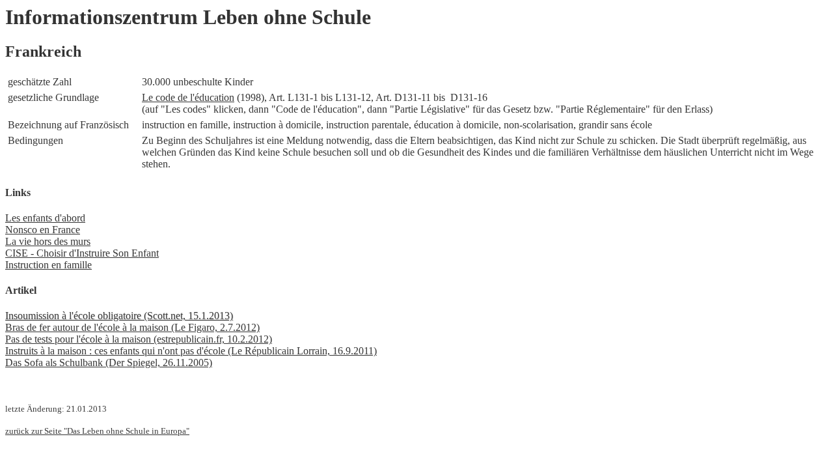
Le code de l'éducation (188, 97)
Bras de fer (27, 327)
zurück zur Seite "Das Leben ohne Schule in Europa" (97, 431)
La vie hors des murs (47, 241)
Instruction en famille (48, 264)
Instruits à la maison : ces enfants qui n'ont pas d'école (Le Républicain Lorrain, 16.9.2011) (191, 350)
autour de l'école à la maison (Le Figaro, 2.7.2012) (155, 327)
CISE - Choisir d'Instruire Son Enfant (82, 253)
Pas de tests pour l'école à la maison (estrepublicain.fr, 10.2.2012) (138, 339)
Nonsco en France (42, 229)
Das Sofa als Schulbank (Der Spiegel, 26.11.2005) (108, 362)
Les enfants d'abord (45, 217)
